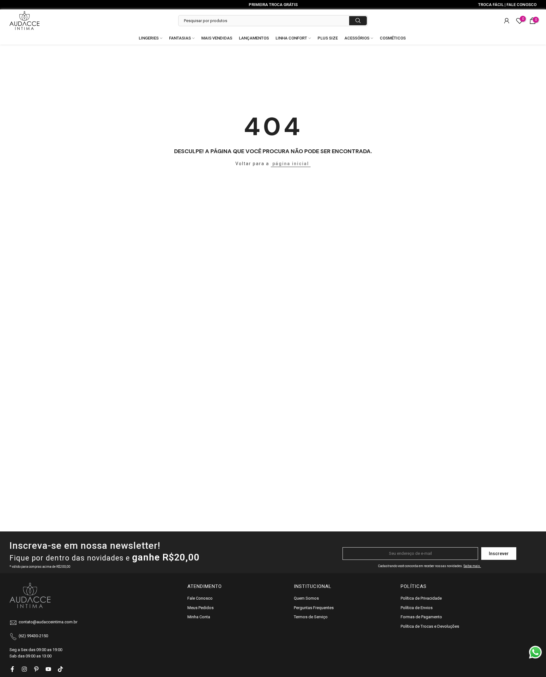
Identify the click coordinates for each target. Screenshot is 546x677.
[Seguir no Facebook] (12, 669)
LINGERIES (149, 38)
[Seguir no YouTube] (48, 669)
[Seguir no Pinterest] (36, 669)
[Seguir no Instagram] (24, 669)
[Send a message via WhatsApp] (535, 652)
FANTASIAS (180, 38)
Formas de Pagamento (421, 616)
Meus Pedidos (200, 607)
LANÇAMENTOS (254, 38)
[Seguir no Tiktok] (60, 669)
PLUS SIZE (328, 38)
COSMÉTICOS (393, 38)
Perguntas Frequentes (314, 607)
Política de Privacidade (421, 598)
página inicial (290, 163)
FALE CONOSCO (522, 4)
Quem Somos (306, 598)
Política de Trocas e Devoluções (430, 626)
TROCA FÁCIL (491, 4)
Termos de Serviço (311, 616)
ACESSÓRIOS (356, 38)
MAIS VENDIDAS (216, 38)
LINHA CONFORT (291, 38)
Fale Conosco (200, 598)
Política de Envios (417, 607)
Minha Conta (198, 616)
